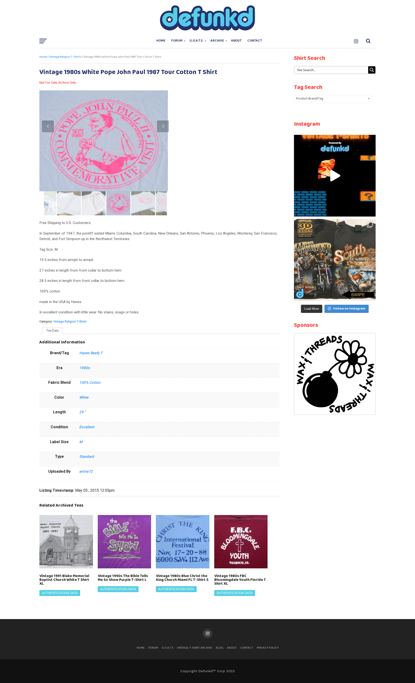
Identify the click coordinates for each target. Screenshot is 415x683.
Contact (254, 40)
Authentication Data (60, 593)
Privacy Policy (268, 647)
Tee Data (52, 330)
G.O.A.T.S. (196, 40)
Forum (177, 40)
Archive (217, 40)
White (83, 397)
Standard (86, 456)
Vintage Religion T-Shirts (65, 57)
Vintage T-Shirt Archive (194, 647)
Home (160, 40)
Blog (219, 647)
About (236, 40)
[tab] (52, 330)
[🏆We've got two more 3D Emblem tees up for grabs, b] (335, 260)
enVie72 (86, 471)
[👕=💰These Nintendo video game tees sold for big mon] (335, 176)
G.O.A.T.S (167, 647)
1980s (84, 368)
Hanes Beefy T (91, 353)
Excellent (86, 427)
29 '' (82, 412)
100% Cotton (89, 382)
